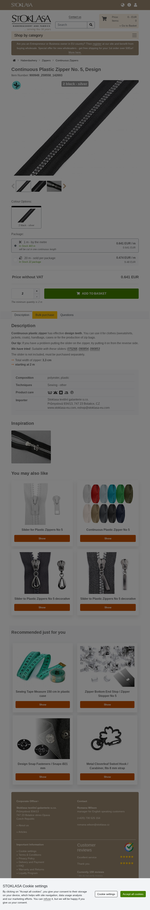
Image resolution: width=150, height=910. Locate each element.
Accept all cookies (133, 894)
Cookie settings (106, 894)
